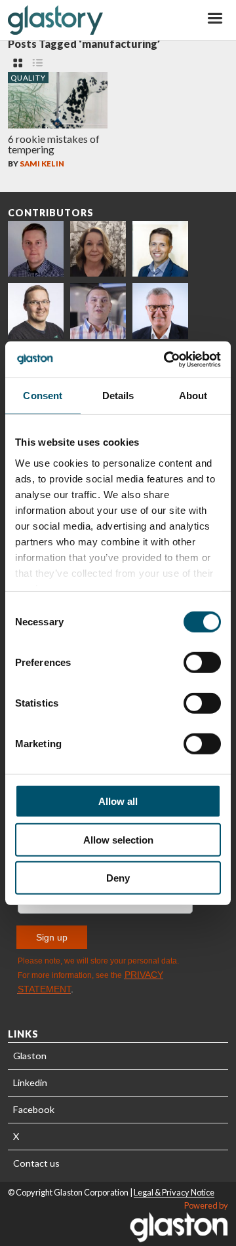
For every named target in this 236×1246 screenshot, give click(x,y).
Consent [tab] (42, 395)
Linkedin (30, 1082)
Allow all (118, 801)
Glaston (30, 1055)
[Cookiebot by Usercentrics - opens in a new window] (166, 359)
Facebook (33, 1109)
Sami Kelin (42, 163)
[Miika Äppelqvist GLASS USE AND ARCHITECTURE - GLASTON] (160, 249)
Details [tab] (118, 395)
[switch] (202, 662)
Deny (118, 878)
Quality (28, 77)
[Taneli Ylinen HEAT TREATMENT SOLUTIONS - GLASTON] (98, 311)
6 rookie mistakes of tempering (54, 143)
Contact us (36, 1163)
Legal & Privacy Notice (174, 1192)
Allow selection (118, 839)
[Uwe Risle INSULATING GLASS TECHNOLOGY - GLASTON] (160, 311)
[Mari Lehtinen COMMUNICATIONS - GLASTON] (98, 249)
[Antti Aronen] (36, 311)
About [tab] (193, 395)
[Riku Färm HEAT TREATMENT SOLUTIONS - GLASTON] (36, 249)
